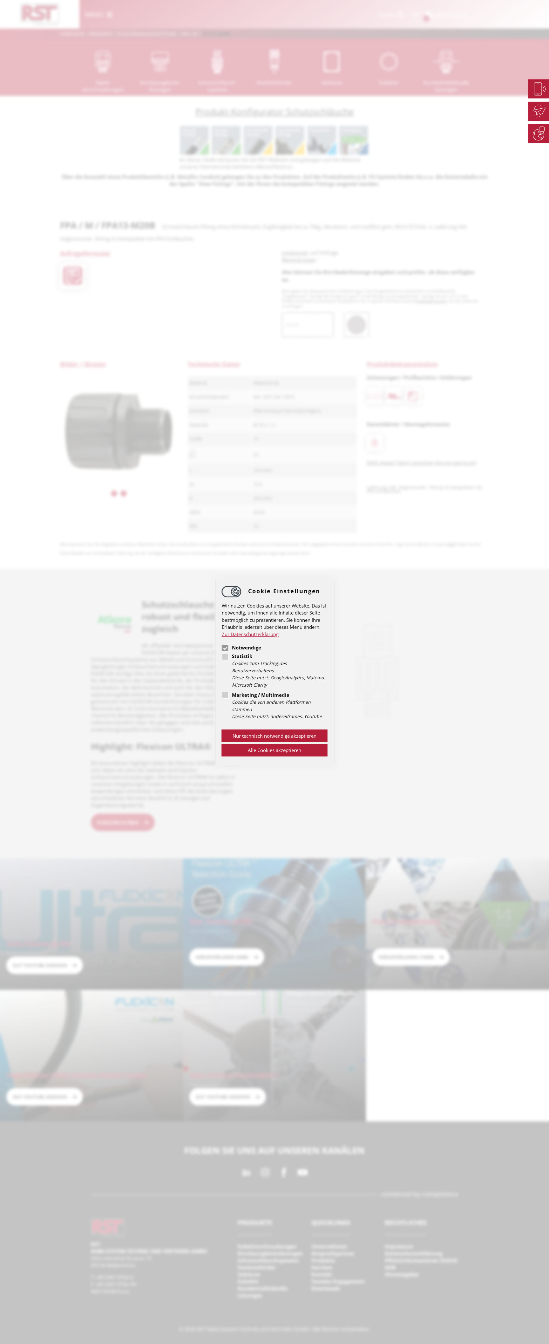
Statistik (242, 656)
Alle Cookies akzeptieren (274, 750)
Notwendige (246, 648)
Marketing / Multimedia (260, 695)
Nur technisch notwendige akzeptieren (274, 736)
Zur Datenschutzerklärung (250, 634)
